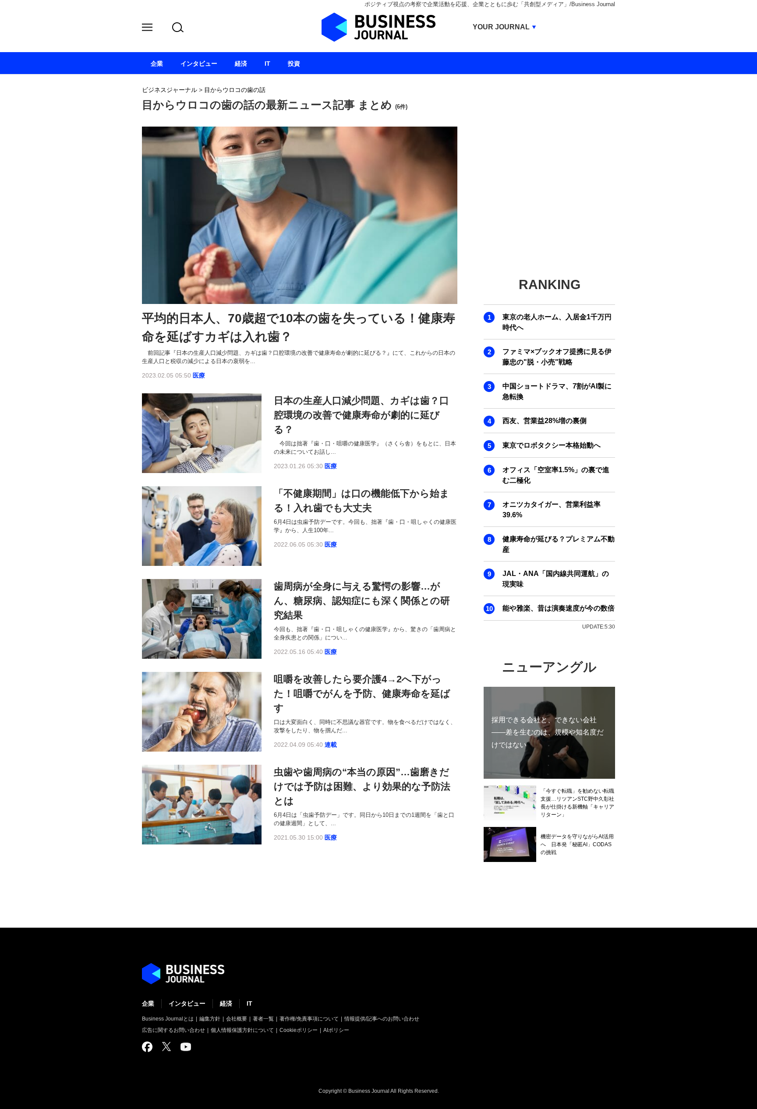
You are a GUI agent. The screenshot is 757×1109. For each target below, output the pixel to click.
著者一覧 (263, 1019)
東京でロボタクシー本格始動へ (551, 445)
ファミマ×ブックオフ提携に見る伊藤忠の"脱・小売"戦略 (557, 357)
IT (249, 1003)
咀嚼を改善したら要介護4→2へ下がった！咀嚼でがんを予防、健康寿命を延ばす (362, 693)
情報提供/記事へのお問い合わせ (381, 1019)
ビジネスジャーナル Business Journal (378, 27)
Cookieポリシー (298, 1030)
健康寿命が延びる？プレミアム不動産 (558, 544)
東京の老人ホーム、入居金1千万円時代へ (557, 322)
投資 (294, 63)
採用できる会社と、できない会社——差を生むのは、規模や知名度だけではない (548, 732)
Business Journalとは (168, 1019)
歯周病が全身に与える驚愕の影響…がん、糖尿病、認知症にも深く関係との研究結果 (362, 601)
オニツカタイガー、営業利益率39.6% (551, 510)
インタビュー (187, 1003)
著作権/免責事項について (309, 1019)
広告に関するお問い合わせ (173, 1030)
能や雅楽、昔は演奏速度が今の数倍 (558, 608)
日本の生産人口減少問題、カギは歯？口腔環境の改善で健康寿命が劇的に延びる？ (361, 415)
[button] (147, 29)
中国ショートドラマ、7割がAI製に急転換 (557, 391)
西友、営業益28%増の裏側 (544, 420)
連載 (331, 744)
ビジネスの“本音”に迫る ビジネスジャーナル (183, 973)
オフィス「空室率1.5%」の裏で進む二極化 (555, 475)
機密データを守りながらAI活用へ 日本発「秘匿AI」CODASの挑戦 (577, 844)
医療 (199, 375)
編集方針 (209, 1019)
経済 (226, 1003)
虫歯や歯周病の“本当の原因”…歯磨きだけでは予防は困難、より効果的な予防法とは (362, 786)
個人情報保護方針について (242, 1030)
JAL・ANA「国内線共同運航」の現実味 (555, 579)
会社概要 (236, 1019)
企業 (148, 1003)
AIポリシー (336, 1030)
